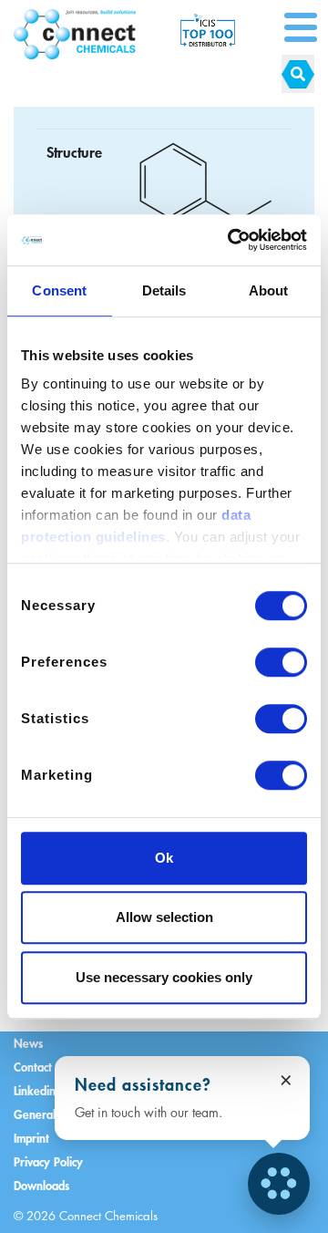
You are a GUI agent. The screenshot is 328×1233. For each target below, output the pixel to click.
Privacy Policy (48, 1161)
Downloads (41, 1185)
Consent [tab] (59, 290)
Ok (164, 857)
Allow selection (164, 917)
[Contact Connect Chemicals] (279, 1184)
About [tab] (269, 290)
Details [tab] (164, 290)
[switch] (281, 662)
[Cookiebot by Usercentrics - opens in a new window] (231, 240)
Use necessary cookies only (164, 977)
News (28, 1043)
